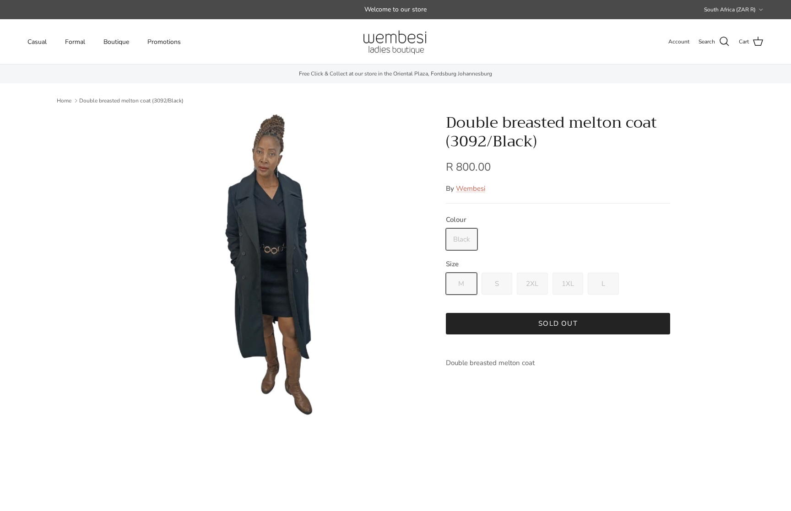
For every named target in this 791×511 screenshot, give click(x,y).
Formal (75, 42)
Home (64, 100)
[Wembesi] (395, 41)
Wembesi (470, 188)
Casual (37, 42)
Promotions (164, 42)
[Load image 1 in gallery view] (273, 265)
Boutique (116, 42)
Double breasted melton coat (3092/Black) (131, 100)
